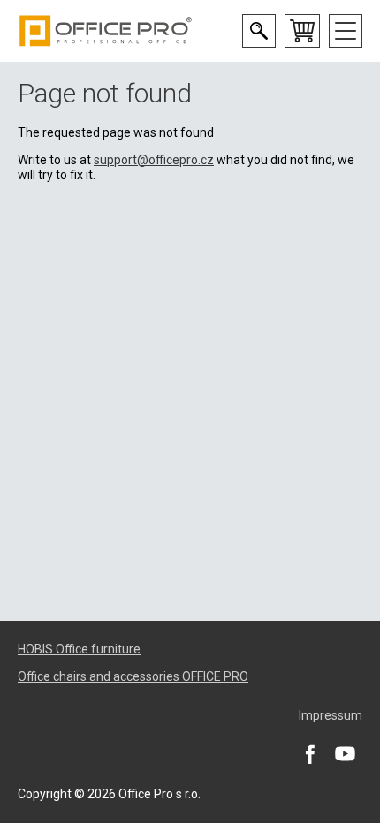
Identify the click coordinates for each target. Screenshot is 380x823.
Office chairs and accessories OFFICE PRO (133, 676)
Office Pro (106, 31)
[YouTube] (344, 753)
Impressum (330, 715)
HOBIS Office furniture (79, 649)
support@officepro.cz (154, 160)
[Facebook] (309, 753)
